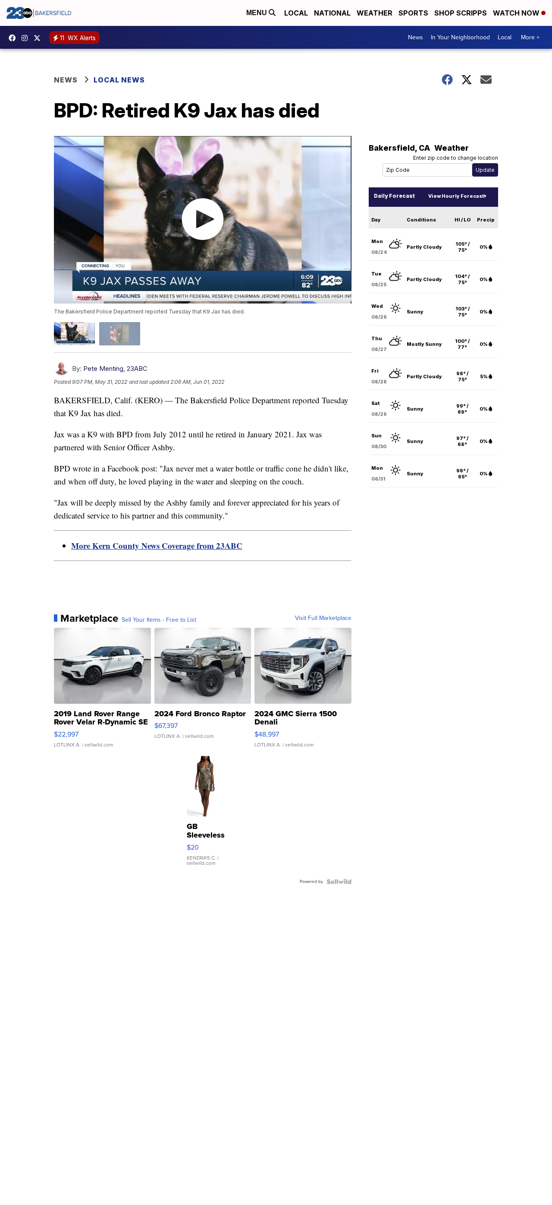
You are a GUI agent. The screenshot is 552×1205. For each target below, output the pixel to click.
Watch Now (517, 13)
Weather (374, 13)
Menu (257, 12)
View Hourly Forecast (456, 196)
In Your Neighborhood (460, 37)
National (332, 13)
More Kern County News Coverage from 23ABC (156, 545)
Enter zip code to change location (455, 158)
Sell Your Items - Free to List (159, 620)
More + (530, 37)
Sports (413, 13)
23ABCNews (27, 38)
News (415, 37)
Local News (119, 80)
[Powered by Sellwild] (338, 882)
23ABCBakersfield (14, 38)
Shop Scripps (460, 13)
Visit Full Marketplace (323, 618)
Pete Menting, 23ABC (115, 368)
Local (296, 13)
